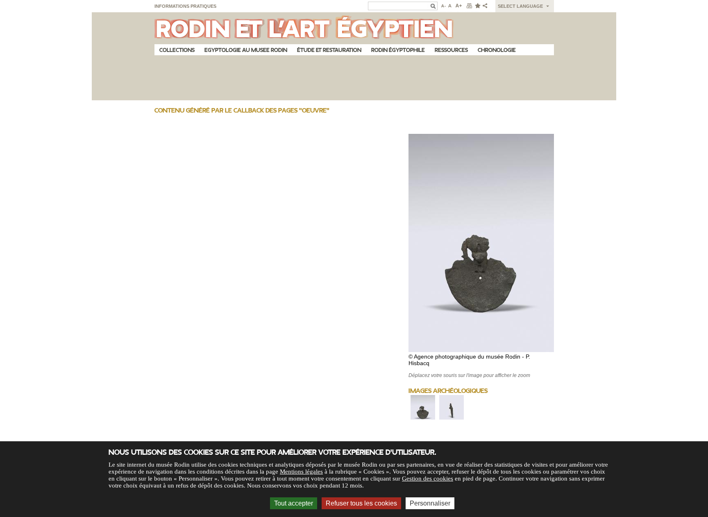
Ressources (451, 50)
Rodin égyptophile (398, 50)
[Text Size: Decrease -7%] (442, 6)
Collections (177, 50)
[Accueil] (354, 28)
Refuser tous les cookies (361, 503)
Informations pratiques (185, 6)
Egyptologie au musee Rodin (245, 50)
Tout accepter (293, 503)
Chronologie (497, 50)
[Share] (486, 6)
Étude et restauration (329, 50)
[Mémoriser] (477, 6)
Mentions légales (301, 471)
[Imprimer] (469, 6)
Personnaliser (430, 503)
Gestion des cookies (427, 478)
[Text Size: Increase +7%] (458, 6)
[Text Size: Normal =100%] (450, 6)
